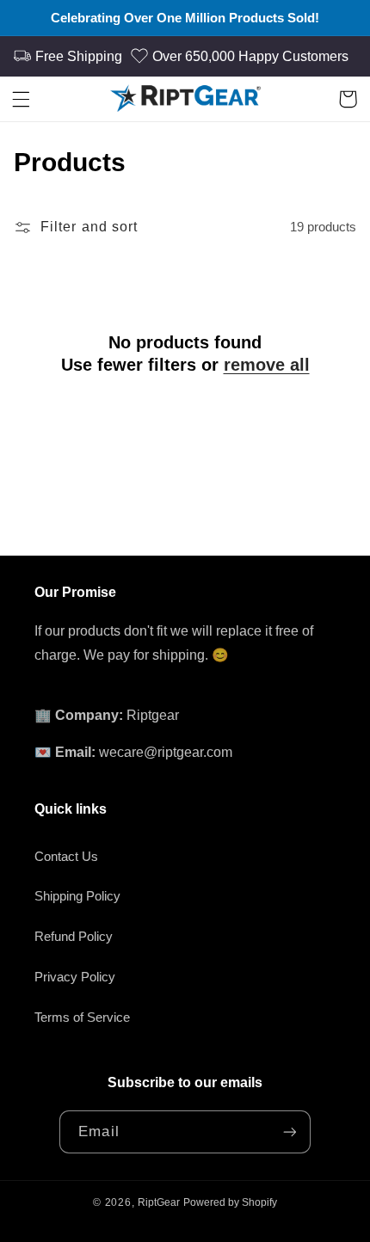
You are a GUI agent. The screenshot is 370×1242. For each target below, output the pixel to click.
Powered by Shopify (230, 1202)
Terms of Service (82, 1017)
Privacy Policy (74, 977)
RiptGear (159, 1202)
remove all (267, 364)
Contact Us (66, 857)
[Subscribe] (289, 1131)
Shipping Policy (77, 896)
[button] (22, 99)
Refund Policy (73, 937)
